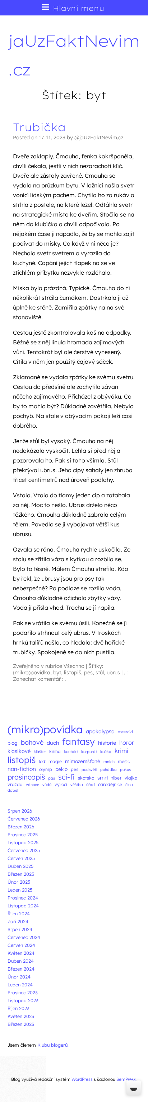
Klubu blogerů (52, 1045)
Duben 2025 (20, 866)
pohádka (108, 769)
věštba (76, 784)
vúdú (46, 784)
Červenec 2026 (24, 819)
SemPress (126, 1079)
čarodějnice (110, 784)
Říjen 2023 (18, 1008)
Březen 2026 (21, 826)
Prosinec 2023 (23, 992)
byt (57, 672)
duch (53, 742)
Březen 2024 (21, 969)
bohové (32, 742)
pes (88, 672)
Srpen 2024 (20, 929)
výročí (61, 784)
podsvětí (89, 769)
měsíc (124, 761)
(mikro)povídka (31, 672)
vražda (15, 784)
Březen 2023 (21, 1024)
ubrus (113, 672)
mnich (109, 761)
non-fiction (22, 768)
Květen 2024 (21, 953)
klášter (40, 751)
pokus (125, 769)
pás (51, 778)
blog (13, 743)
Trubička (39, 127)
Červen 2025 (21, 858)
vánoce (32, 784)
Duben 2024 (21, 961)
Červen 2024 (21, 945)
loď (42, 761)
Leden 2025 (20, 890)
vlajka (131, 778)
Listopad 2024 (23, 905)
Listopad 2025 (23, 842)
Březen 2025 (21, 874)
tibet (116, 778)
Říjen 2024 (19, 913)
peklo (61, 769)
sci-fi (66, 776)
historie (107, 742)
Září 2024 (18, 921)
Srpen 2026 (20, 811)
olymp (45, 769)
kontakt (71, 751)
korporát (89, 751)
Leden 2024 (20, 984)
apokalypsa (100, 731)
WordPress (82, 1079)
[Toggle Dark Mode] (133, 1087)
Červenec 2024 (24, 937)
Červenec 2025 (24, 850)
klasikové (19, 751)
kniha (55, 751)
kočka (105, 751)
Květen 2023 (21, 1016)
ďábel (13, 790)
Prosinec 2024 (23, 898)
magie (55, 761)
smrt (102, 777)
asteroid (125, 731)
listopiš (72, 672)
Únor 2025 (19, 882)
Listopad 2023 (23, 1000)
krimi (121, 750)
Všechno (74, 666)
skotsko (86, 778)
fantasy (78, 741)
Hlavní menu (78, 8)
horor (126, 742)
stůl (100, 672)
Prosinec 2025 (23, 834)
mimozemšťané (82, 761)
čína (129, 784)
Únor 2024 (19, 977)
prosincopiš (26, 776)
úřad (90, 784)
